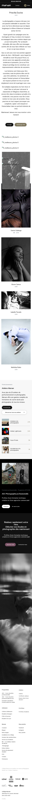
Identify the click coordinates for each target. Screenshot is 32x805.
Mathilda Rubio (16, 367)
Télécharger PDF (20, 124)
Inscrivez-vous (10, 544)
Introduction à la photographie (15, 449)
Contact (17, 5)
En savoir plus (7, 407)
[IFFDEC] (22, 785)
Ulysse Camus (16, 284)
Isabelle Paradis (16, 312)
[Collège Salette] (25, 779)
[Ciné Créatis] (10, 785)
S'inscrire (6, 506)
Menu (28, 5)
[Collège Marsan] (17, 779)
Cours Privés (14, 440)
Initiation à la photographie (14, 422)
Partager (9, 124)
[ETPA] (16, 786)
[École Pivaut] (4, 786)
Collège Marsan (6, 5)
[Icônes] (4, 779)
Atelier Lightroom (15, 431)
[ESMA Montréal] (11, 779)
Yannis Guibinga (16, 230)
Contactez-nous (22, 544)
